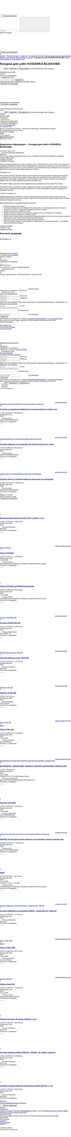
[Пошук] (34, 24)
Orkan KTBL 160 (7, 729)
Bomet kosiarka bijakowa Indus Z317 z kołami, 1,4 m (22, 518)
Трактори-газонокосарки (52, 56)
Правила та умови (6, 1111)
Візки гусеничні (28, 57)
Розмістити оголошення (9, 498)
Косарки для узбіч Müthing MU (14, 59)
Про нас (3, 1103)
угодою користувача (55, 318)
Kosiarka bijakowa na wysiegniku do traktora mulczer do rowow (27, 444)
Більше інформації (6, 353)
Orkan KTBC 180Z (7, 948)
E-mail (22, 306)
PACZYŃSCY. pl (5, 239)
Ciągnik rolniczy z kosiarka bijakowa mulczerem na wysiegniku (26, 479)
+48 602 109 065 (23, 267)
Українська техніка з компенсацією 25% (13, 1112)
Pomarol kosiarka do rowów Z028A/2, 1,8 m (18, 1019)
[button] (35, 42)
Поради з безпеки (6, 229)
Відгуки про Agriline (50, 1111)
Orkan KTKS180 (7, 553)
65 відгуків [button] (3, 260)
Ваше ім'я (23, 296)
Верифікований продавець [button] (9, 253)
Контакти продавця (19, 1103)
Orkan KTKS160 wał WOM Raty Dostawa (17, 586)
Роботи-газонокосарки (7, 57)
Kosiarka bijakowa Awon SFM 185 (14, 658)
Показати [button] (14, 267)
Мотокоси (19, 57)
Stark (2, 873)
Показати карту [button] (33, 289)
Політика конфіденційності (22, 1111)
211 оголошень (13, 255)
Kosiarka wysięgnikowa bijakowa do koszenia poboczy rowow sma (28, 409)
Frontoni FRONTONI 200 (10, 623)
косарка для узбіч (9, 125)
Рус (4, 1107)
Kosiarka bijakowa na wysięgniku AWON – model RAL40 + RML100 (28, 911)
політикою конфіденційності (36, 318)
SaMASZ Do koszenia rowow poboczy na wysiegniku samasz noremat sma (32, 839)
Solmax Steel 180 (7, 984)
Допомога (9, 1103)
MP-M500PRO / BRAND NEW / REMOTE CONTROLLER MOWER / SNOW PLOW (33, 766)
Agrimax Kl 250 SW (8, 693)
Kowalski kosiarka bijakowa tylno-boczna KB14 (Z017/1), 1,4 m (26, 1086)
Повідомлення (23, 310)
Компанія (23, 298)
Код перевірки (33, 314)
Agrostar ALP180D (8, 803)
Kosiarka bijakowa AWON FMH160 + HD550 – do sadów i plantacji (27, 1052)
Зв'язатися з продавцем (9, 104)
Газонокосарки (66, 56)
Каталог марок (63, 1111)
